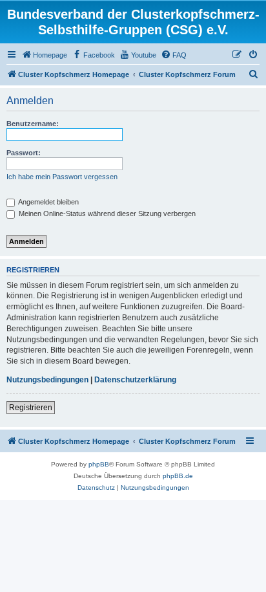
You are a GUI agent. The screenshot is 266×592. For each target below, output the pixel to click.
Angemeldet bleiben (48, 202)
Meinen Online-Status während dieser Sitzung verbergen (106, 213)
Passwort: (23, 153)
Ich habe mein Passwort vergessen (62, 177)
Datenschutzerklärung (135, 379)
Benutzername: (32, 123)
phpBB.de (178, 475)
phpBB (98, 464)
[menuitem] (44, 55)
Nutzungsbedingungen (47, 379)
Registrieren (30, 407)
